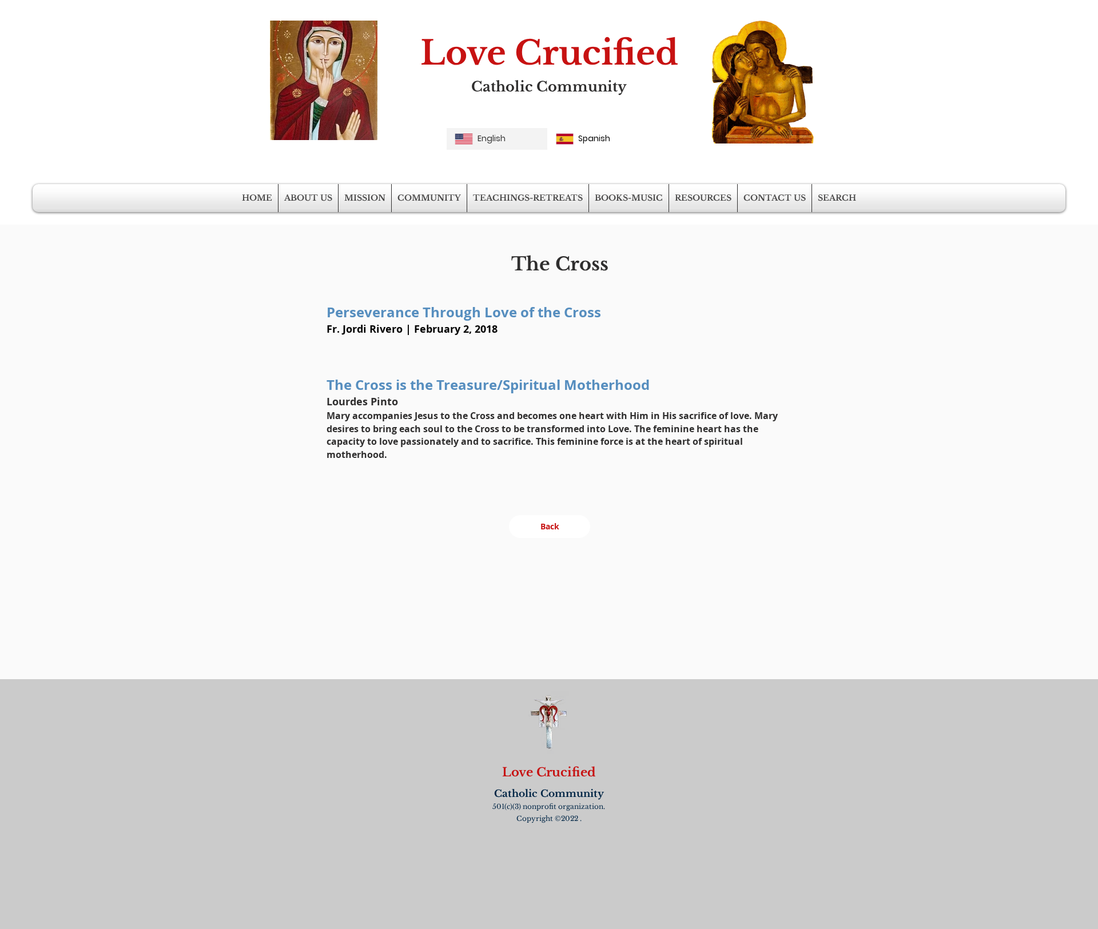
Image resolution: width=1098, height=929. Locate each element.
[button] (308, 198)
